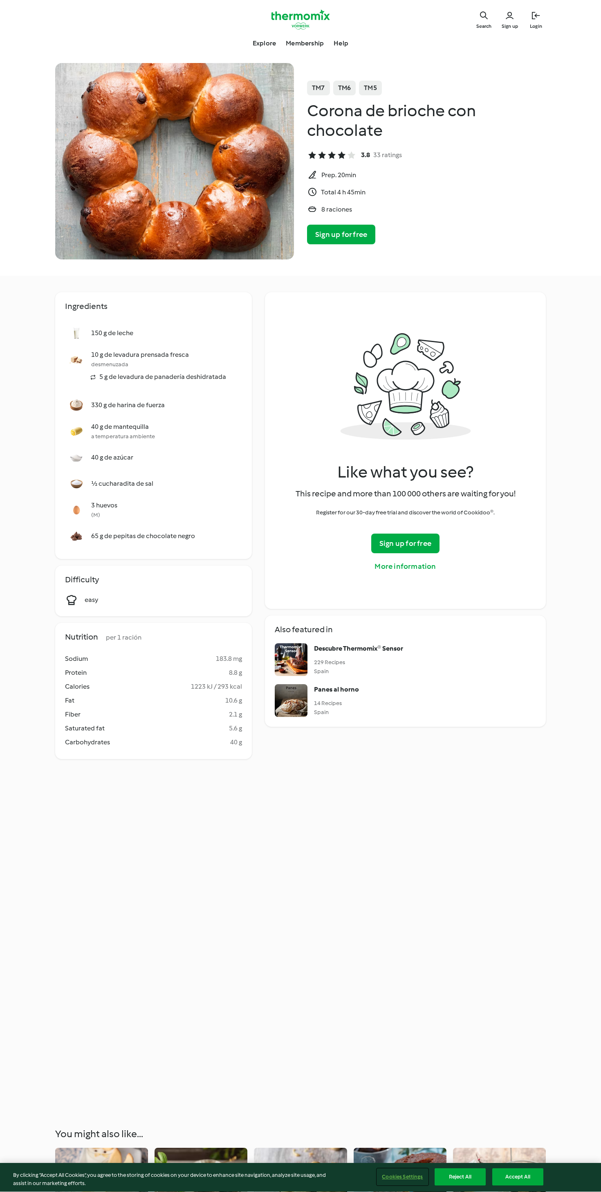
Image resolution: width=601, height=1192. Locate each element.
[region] (300, 1177)
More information (405, 566)
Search (483, 26)
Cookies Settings (402, 1177)
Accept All (517, 1177)
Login (536, 26)
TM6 (344, 88)
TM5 (370, 88)
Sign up (510, 26)
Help (341, 43)
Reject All (460, 1177)
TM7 (318, 88)
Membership (305, 43)
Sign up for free (341, 234)
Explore (264, 43)
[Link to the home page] (300, 19)
